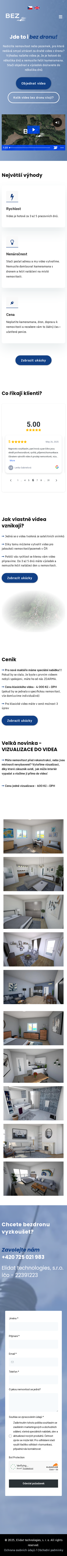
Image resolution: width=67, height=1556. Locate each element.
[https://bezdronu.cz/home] (15, 17)
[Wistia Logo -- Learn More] (55, 147)
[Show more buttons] (62, 147)
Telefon (14, 1371)
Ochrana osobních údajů (19, 1550)
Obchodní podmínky (50, 1550)
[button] (60, 17)
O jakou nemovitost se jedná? (25, 1389)
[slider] (30, 147)
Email (13, 1353)
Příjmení (14, 1336)
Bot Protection (17, 1457)
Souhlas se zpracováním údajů (26, 1417)
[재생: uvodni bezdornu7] (33, 130)
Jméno (13, 1318)
